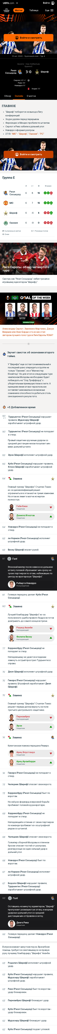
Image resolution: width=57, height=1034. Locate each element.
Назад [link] (9, 18)
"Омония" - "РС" (36, 134)
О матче (31, 96)
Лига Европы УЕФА (6, 10)
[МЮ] (6, 203)
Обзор (7, 96)
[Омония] (6, 222)
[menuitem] (19, 10)
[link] (18, 10)
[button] (48, 10)
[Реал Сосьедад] (6, 193)
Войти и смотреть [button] (31, 37)
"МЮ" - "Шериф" (20, 134)
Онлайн (19, 96)
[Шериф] (6, 212)
